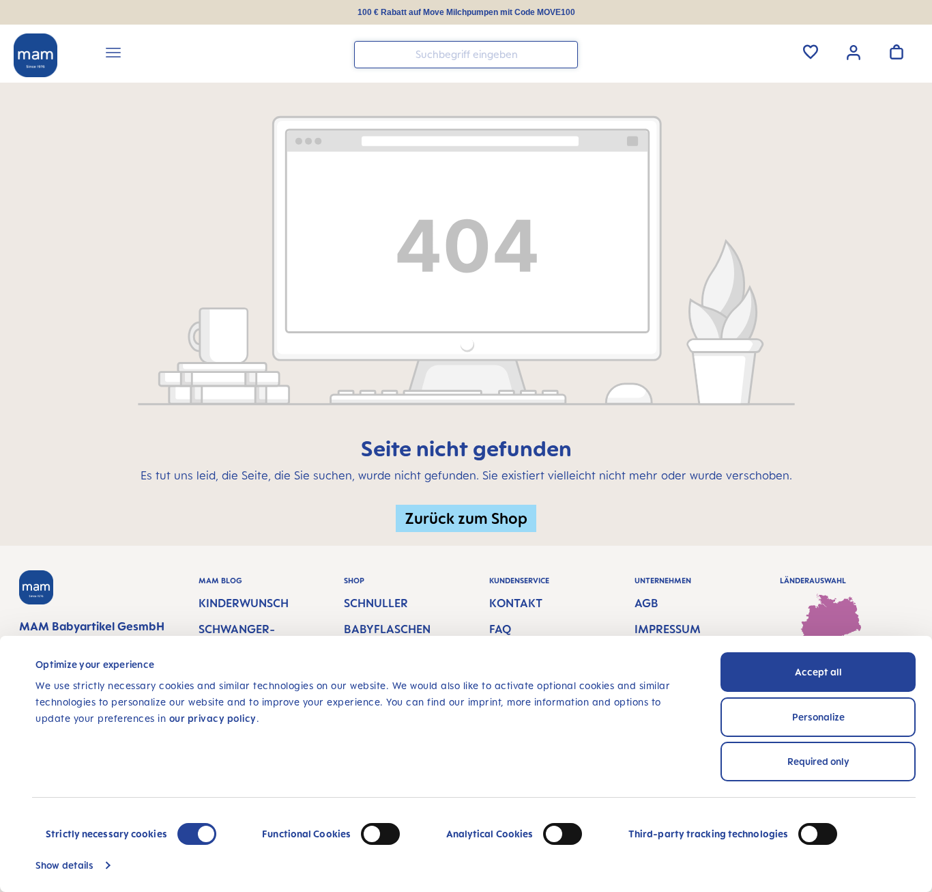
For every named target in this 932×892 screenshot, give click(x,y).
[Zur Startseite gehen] (35, 55)
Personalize (818, 717)
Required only (818, 761)
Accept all (818, 672)
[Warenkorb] (896, 52)
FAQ (500, 629)
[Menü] (113, 54)
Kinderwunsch (244, 603)
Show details (64, 865)
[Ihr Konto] (853, 51)
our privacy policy (213, 718)
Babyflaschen (387, 629)
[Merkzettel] (810, 52)
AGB (646, 603)
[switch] (380, 834)
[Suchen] (564, 53)
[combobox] (466, 54)
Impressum (668, 629)
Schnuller (376, 603)
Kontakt (515, 603)
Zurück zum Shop (466, 518)
